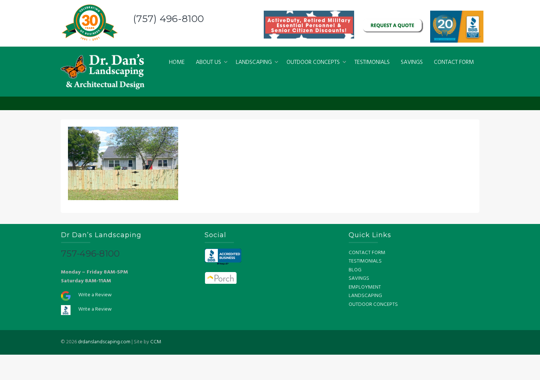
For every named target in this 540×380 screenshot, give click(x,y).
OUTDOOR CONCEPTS (313, 62)
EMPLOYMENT (365, 287)
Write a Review (95, 295)
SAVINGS (412, 62)
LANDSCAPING (254, 62)
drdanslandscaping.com (104, 342)
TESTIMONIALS (372, 62)
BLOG (355, 270)
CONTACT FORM (454, 62)
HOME (177, 62)
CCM (155, 342)
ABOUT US (208, 62)
